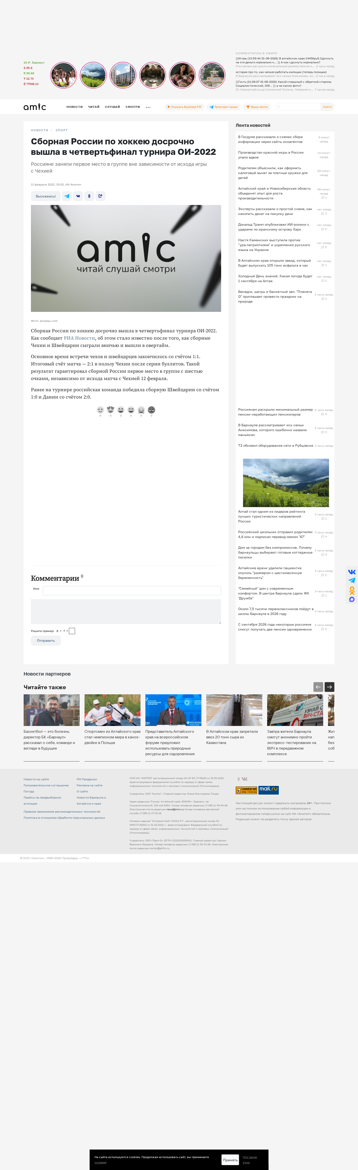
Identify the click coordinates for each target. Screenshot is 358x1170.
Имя (36, 588)
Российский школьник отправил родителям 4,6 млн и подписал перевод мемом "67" (275, 534)
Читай (93, 107)
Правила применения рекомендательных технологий (62, 811)
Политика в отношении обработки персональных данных (64, 817)
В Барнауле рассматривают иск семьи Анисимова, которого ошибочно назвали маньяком (272, 430)
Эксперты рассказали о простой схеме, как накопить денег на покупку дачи (275, 211)
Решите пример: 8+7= (49, 631)
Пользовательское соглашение (46, 785)
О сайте (82, 791)
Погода (29, 791)
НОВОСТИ (39, 130)
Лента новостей (253, 125)
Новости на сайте (36, 779)
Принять (230, 1160)
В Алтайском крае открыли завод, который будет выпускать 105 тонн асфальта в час (274, 262)
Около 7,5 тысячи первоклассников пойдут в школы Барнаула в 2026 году (276, 611)
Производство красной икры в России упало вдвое (271, 154)
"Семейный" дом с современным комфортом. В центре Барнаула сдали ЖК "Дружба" (273, 593)
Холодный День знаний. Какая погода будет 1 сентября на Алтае (275, 278)
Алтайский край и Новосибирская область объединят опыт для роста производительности (274, 193)
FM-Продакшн (87, 779)
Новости (74, 107)
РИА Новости (79, 338)
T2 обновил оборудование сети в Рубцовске (275, 445)
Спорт (62, 130)
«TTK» (85, 858)
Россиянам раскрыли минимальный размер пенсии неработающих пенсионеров (275, 411)
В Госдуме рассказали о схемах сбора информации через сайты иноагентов (270, 139)
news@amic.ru (175, 809)
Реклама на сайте (90, 785)
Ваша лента (259, 107)
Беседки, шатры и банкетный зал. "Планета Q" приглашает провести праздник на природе (275, 296)
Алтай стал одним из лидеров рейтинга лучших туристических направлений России (271, 516)
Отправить (46, 640)
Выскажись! (46, 196)
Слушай (112, 107)
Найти (327, 107)
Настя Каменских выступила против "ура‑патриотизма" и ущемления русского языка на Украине (274, 245)
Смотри (133, 107)
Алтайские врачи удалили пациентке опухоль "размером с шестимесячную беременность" (270, 573)
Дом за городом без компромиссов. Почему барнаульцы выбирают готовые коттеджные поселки (275, 552)
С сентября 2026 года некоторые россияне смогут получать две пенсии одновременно (275, 626)
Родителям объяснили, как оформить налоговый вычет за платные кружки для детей (273, 173)
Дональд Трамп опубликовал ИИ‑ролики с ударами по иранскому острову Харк (273, 226)
